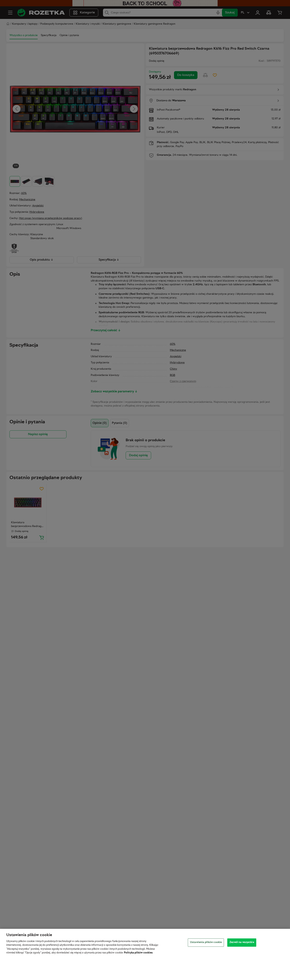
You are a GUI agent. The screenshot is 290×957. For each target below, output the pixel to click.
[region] (145, 943)
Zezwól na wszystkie (241, 942)
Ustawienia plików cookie (206, 942)
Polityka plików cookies (138, 953)
